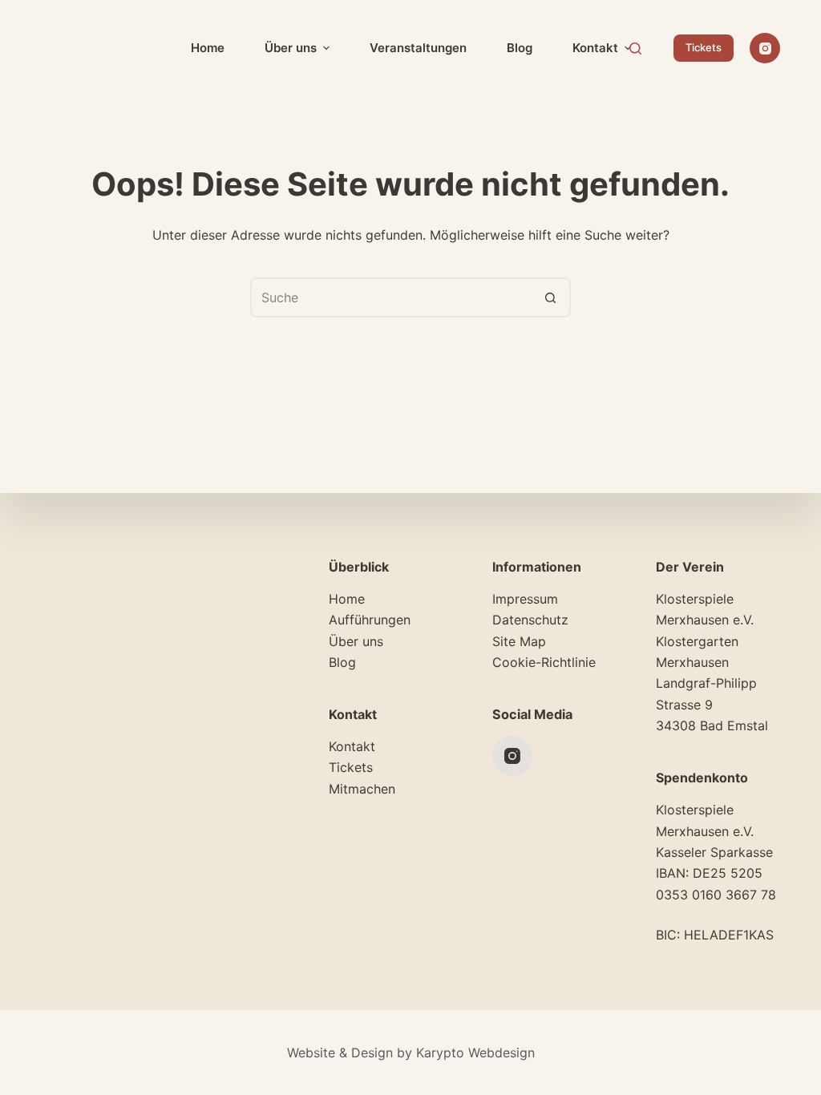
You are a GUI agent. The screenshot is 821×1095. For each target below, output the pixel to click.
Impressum (525, 599)
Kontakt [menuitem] (595, 47)
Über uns (356, 641)
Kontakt (352, 746)
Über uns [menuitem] (291, 47)
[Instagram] (765, 48)
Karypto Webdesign (475, 1052)
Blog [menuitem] (519, 47)
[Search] (635, 48)
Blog (342, 662)
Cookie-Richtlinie (544, 662)
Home (347, 599)
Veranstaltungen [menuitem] (418, 47)
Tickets (704, 47)
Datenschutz (530, 620)
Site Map (519, 641)
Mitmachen (362, 789)
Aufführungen (369, 620)
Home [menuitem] (207, 47)
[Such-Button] (551, 297)
